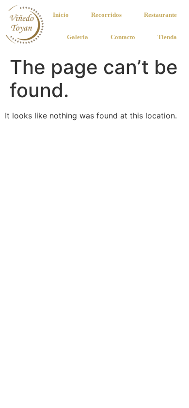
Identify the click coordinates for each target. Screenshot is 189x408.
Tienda (167, 37)
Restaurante (160, 14)
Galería (77, 37)
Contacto (122, 37)
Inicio (61, 14)
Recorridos (106, 14)
